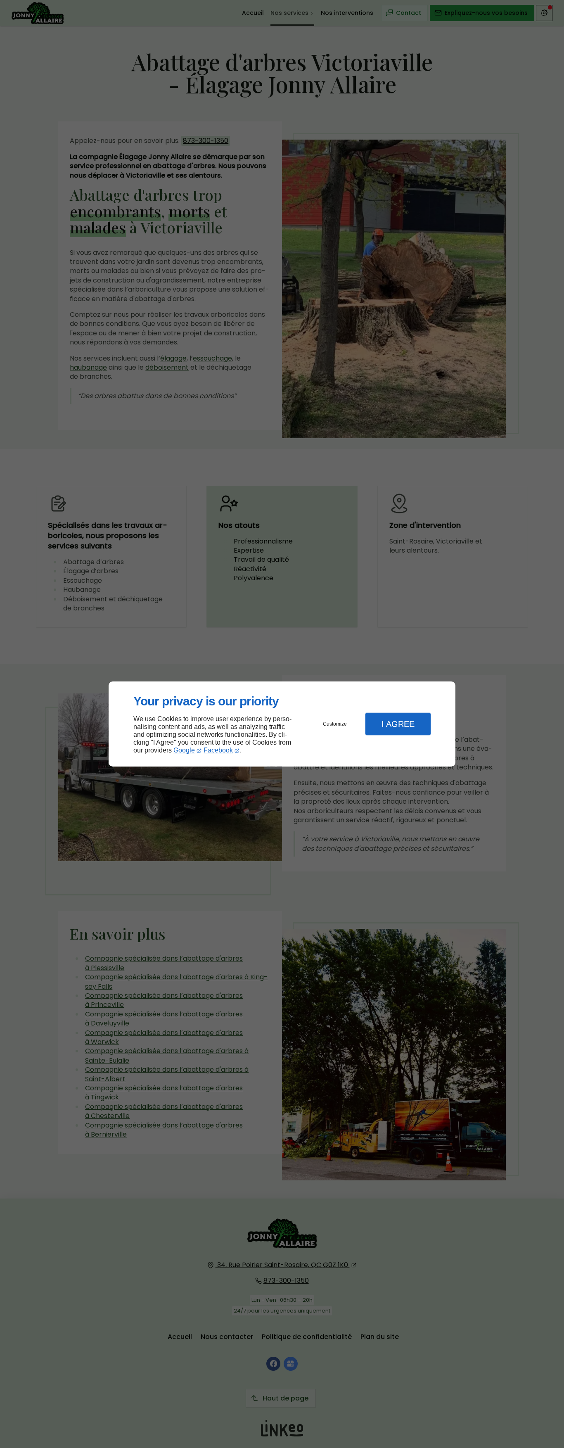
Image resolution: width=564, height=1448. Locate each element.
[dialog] (282, 724)
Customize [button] (335, 724)
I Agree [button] (398, 724)
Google (184, 750)
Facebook (218, 750)
